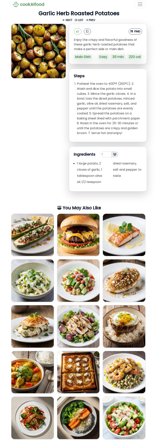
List (80, 20)
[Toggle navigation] (140, 4)
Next (69, 20)
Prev (91, 20)
